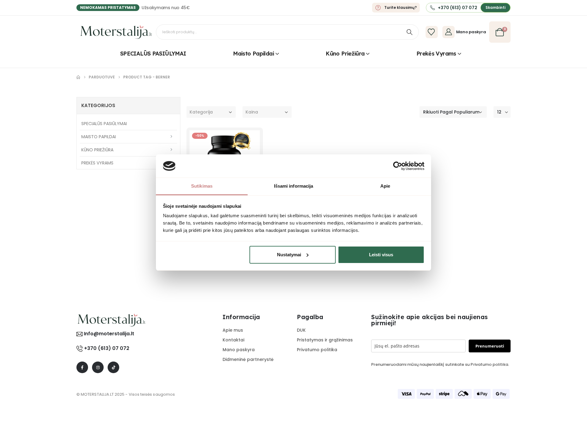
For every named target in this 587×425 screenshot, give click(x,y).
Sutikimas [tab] (201, 186)
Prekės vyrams (436, 53)
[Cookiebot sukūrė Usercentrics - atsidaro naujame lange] (397, 166)
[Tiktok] (113, 367)
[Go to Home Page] (78, 77)
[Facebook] (82, 367)
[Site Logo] (116, 32)
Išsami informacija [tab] (293, 186)
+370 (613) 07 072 (106, 348)
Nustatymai (289, 254)
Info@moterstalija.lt (108, 333)
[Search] (409, 32)
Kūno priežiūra (345, 53)
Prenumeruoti (489, 346)
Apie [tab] (385, 186)
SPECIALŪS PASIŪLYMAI (153, 53)
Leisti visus (381, 254)
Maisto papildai (253, 53)
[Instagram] (98, 367)
